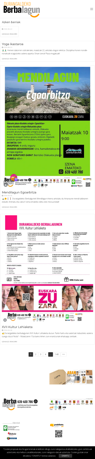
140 (57, 354)
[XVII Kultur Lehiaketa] (47, 269)
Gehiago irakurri (9, 34)
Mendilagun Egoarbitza (19, 192)
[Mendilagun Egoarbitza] (47, 128)
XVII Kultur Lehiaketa (17, 327)
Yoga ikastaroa (12, 44)
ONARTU (65, 456)
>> (63, 354)
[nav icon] (91, 9)
